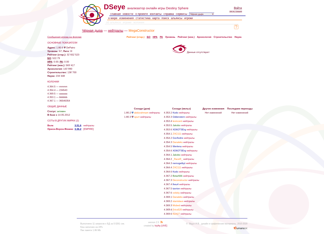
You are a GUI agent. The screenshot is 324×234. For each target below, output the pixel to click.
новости (128, 14)
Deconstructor (180, 180)
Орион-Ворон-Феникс (60, 129)
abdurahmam (141, 112)
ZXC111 (177, 133)
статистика (143, 18)
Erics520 (177, 209)
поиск (165, 18)
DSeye (114, 7)
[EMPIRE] (88, 129)
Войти (238, 8)
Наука (238, 37)
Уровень (170, 37)
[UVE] (164, 225)
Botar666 (177, 175)
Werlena (177, 146)
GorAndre (178, 138)
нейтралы (115, 30)
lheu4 (176, 184)
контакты (155, 14)
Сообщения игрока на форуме (64, 37)
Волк (50, 125)
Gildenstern (179, 116)
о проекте (141, 14)
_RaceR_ (178, 159)
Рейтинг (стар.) (135, 37)
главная (115, 14)
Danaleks (178, 142)
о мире (112, 18)
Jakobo (176, 125)
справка (169, 14)
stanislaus (178, 201)
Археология (204, 37)
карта (155, 18)
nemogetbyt (179, 163)
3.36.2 (78, 129)
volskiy (176, 192)
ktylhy (158, 225)
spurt (137, 116)
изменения (126, 18)
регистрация (236, 11)
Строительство (223, 37)
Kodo (175, 112)
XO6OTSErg (179, 129)
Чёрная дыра (92, 30)
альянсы (176, 18)
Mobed (176, 205)
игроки (188, 18)
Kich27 (176, 213)
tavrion (176, 188)
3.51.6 (78, 125)
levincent (177, 121)
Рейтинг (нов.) (186, 37)
